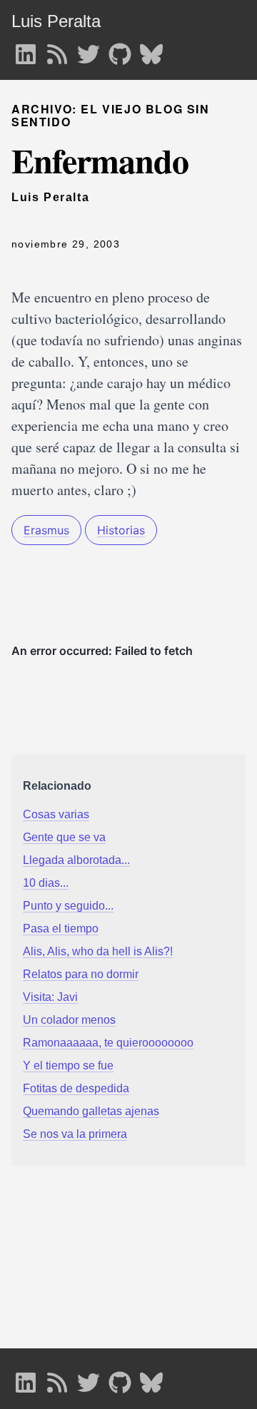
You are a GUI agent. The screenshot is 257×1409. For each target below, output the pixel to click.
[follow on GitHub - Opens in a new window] (120, 49)
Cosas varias (56, 814)
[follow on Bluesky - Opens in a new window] (151, 49)
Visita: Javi (50, 997)
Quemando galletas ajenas (91, 1111)
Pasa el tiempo (61, 928)
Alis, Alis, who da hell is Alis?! (98, 951)
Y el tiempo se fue (68, 1065)
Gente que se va (64, 837)
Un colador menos (69, 1020)
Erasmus (46, 530)
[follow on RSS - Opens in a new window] (57, 49)
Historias (121, 530)
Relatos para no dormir (80, 974)
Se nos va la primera (75, 1134)
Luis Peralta (56, 21)
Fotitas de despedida (76, 1088)
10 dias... (46, 883)
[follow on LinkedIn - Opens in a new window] (25, 49)
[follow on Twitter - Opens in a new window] (88, 49)
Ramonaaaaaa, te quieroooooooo (108, 1043)
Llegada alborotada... (76, 860)
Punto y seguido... (68, 906)
